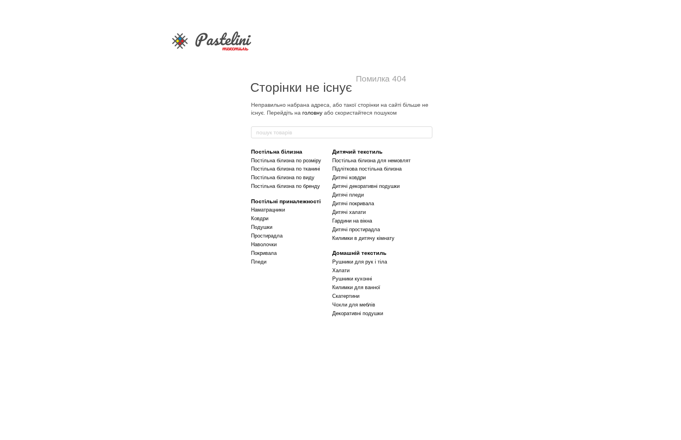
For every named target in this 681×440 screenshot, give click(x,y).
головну (312, 113)
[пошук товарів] (426, 132)
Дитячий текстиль (357, 152)
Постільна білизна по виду (282, 177)
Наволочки (264, 244)
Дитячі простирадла (356, 229)
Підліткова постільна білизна (367, 169)
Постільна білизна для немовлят (371, 160)
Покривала (264, 253)
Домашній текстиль (359, 253)
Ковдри (259, 218)
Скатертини (345, 296)
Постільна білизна (276, 152)
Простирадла (267, 236)
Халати (341, 270)
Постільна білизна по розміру (286, 160)
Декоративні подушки (357, 313)
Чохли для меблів (353, 305)
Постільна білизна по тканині (285, 169)
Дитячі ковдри (349, 177)
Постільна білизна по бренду (285, 186)
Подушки (261, 227)
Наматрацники (268, 210)
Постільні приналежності (286, 201)
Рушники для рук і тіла (359, 262)
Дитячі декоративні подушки (366, 186)
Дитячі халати (349, 212)
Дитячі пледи (348, 195)
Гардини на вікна (352, 221)
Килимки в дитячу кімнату (363, 238)
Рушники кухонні (352, 279)
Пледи (258, 262)
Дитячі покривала (353, 203)
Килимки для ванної (356, 287)
